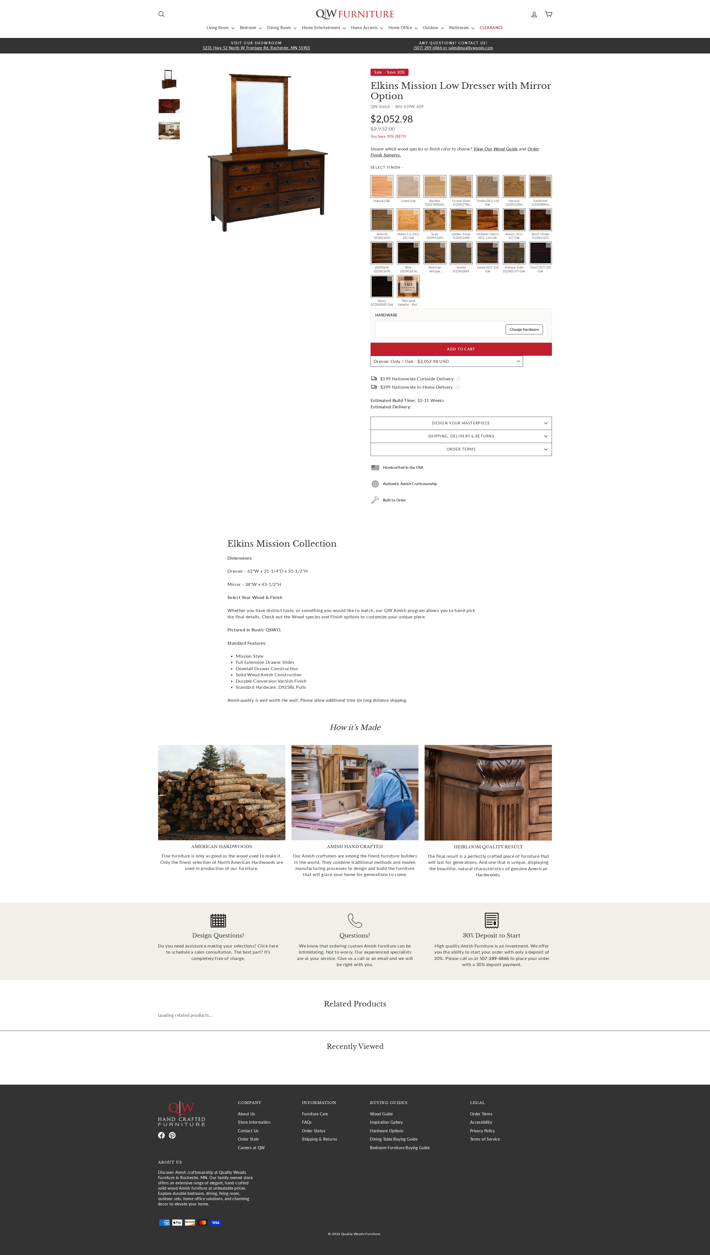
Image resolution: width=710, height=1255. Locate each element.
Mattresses (459, 27)
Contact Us (248, 1131)
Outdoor (431, 27)
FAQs (307, 1122)
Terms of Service (485, 1139)
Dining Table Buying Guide (393, 1139)
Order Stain (248, 1139)
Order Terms (461, 449)
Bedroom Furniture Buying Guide (400, 1148)
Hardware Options (386, 1131)
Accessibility (481, 1122)
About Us (246, 1114)
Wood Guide (381, 1114)
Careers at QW (251, 1148)
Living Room (218, 27)
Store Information (254, 1122)
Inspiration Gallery (386, 1122)
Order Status (313, 1131)
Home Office (401, 27)
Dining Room (279, 27)
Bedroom (249, 27)
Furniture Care (315, 1114)
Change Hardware (524, 329)
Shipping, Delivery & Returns (461, 436)
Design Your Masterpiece (461, 423)
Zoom (389, 178)
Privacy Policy (482, 1131)
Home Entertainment (321, 27)
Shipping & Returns (319, 1139)
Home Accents (365, 27)
